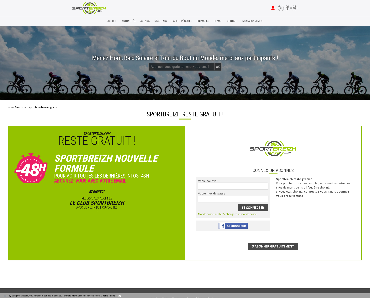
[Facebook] (287, 8)
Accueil (112, 21)
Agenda (145, 21)
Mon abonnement (253, 21)
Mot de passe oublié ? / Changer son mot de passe (227, 214)
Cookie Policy (108, 296)
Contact (232, 21)
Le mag (218, 21)
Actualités (128, 21)
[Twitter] (281, 8)
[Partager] (294, 8)
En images (203, 21)
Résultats (161, 21)
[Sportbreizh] (81, 21)
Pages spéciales (182, 21)
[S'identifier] (273, 8)
